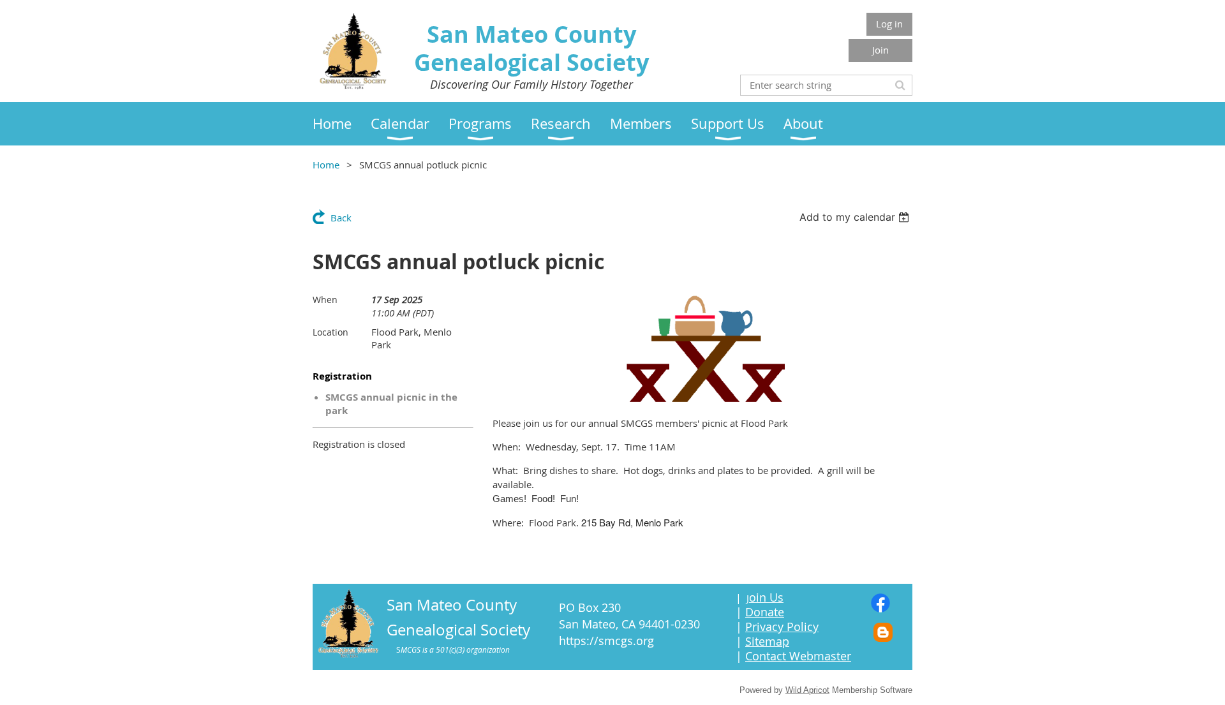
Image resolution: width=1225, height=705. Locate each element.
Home (326, 164)
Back (341, 217)
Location (330, 332)
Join (880, 49)
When (325, 299)
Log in (889, 23)
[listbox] (855, 217)
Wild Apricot (807, 690)
